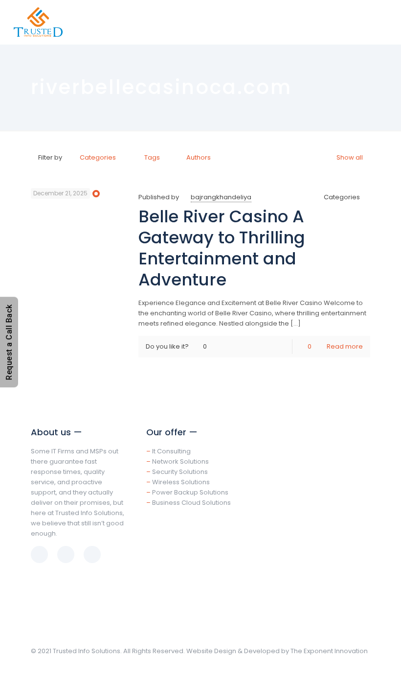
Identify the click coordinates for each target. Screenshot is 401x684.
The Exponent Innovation (329, 651)
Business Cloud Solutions (191, 502)
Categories (98, 157)
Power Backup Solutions (190, 492)
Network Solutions (180, 461)
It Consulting (171, 451)
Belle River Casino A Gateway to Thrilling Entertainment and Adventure (221, 248)
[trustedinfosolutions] (38, 22)
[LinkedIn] (355, 668)
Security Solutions (180, 471)
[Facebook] (342, 668)
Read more (345, 346)
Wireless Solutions (181, 482)
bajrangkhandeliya (221, 197)
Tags (152, 157)
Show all (349, 157)
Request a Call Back (9, 342)
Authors (198, 157)
